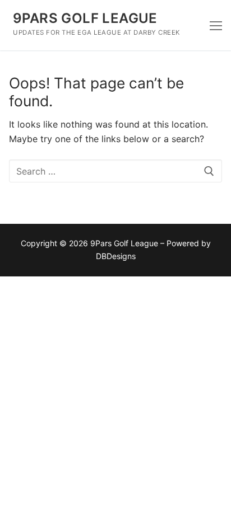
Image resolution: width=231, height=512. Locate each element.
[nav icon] (216, 25)
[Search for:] (115, 171)
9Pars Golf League (85, 18)
